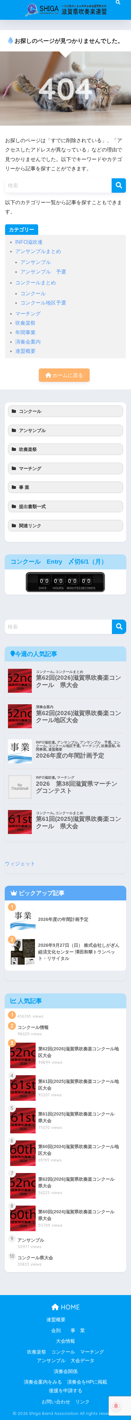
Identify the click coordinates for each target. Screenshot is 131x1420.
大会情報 (65, 1341)
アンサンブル (35, 262)
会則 (56, 1330)
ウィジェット (20, 863)
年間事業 (25, 332)
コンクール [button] (30, 411)
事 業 (78, 1330)
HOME (69, 1307)
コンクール (33, 293)
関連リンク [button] (30, 525)
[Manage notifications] (116, 1406)
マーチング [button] (30, 468)
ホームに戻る (67, 375)
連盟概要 (25, 351)
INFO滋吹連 (29, 242)
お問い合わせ (56, 1401)
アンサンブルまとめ (38, 251)
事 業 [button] (24, 487)
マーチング (28, 313)
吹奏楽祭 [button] (28, 449)
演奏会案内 (28, 341)
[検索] (119, 185)
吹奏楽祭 (25, 323)
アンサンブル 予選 (43, 271)
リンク (82, 1401)
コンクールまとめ (35, 282)
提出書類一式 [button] (32, 506)
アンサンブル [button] (32, 430)
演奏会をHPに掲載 (87, 1382)
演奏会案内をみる (43, 1382)
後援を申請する (65, 1390)
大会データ (82, 1360)
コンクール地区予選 (43, 302)
